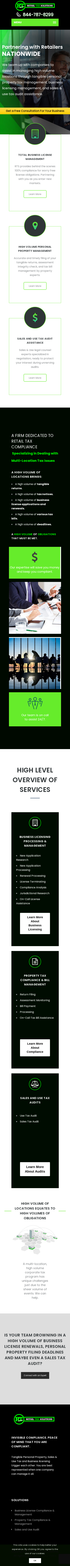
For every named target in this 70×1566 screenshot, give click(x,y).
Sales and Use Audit (27, 1529)
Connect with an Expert (35, 1375)
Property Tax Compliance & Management (32, 1522)
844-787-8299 (38, 15)
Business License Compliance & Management (34, 1512)
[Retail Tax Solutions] (35, 5)
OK (35, 1560)
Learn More (35, 194)
